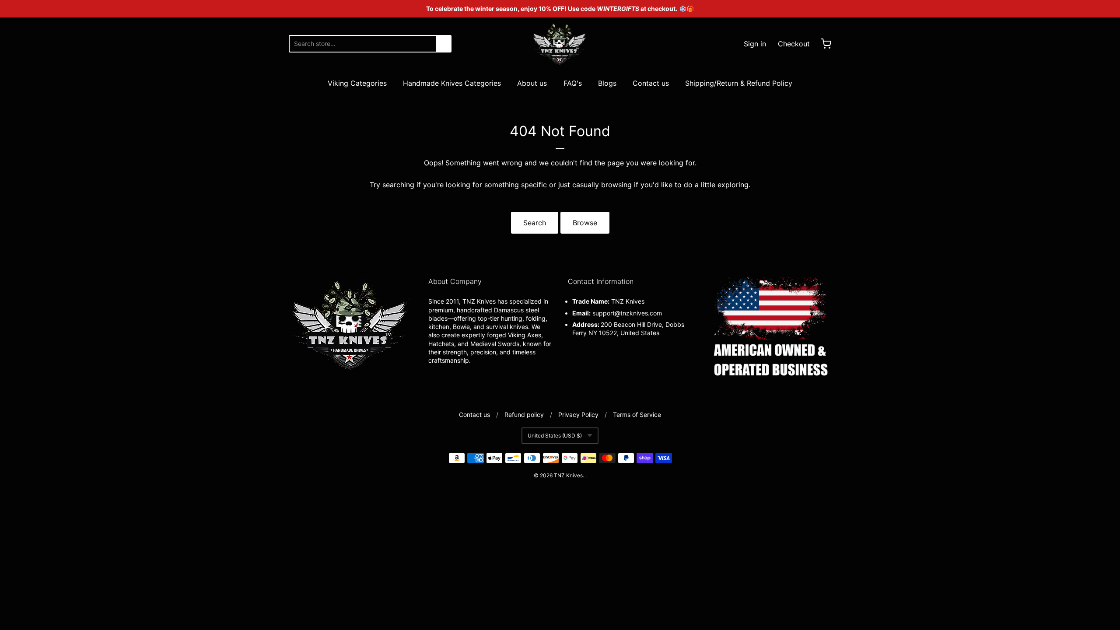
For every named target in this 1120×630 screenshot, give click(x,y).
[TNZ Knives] (560, 44)
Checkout (794, 43)
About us (532, 83)
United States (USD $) (555, 435)
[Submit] (444, 43)
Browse (585, 222)
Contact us (651, 83)
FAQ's (573, 83)
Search (534, 222)
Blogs (607, 83)
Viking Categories (357, 83)
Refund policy (524, 414)
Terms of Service (637, 414)
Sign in (755, 43)
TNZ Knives (568, 475)
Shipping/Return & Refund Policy (738, 83)
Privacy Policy (578, 414)
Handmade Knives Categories (452, 83)
